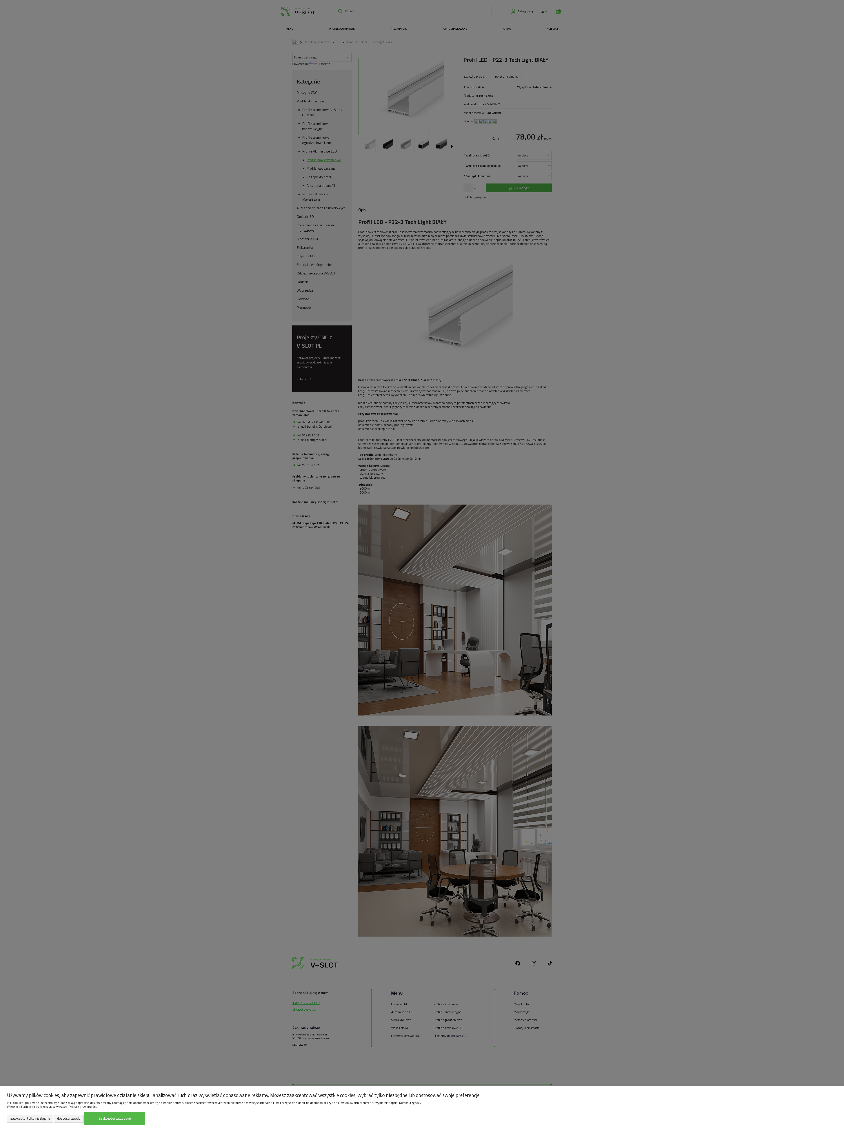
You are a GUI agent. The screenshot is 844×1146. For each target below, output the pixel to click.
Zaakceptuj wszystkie (115, 1118)
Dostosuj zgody (68, 1118)
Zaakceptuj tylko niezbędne (30, 1118)
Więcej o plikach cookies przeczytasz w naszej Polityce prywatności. (52, 1106)
